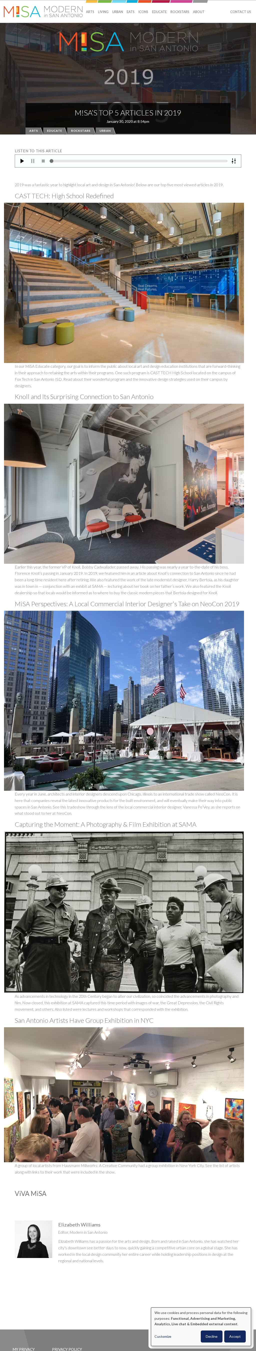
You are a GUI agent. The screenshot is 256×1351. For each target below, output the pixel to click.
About (198, 12)
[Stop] (43, 161)
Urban (117, 12)
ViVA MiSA (30, 1194)
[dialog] (201, 1327)
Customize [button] (162, 1336)
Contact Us (240, 12)
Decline (212, 1336)
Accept (235, 1336)
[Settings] (234, 161)
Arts (90, 12)
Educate (159, 12)
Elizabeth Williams (79, 1225)
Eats (130, 12)
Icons (143, 12)
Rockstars (179, 12)
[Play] (22, 161)
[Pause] (32, 161)
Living (103, 12)
